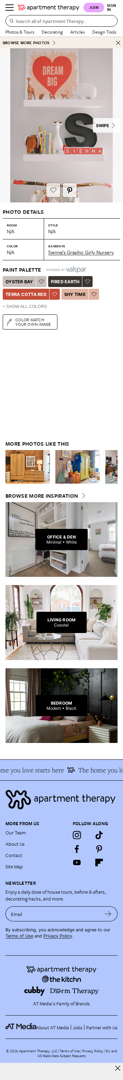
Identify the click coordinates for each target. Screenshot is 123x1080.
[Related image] (27, 467)
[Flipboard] (99, 862)
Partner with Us (102, 1027)
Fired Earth (65, 281)
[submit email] (108, 913)
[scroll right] (112, 467)
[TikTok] (99, 835)
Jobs (77, 1027)
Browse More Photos (26, 43)
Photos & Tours (19, 31)
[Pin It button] (70, 190)
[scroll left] (10, 467)
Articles (77, 31)
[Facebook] (77, 849)
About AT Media (52, 1027)
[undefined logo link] (48, 7)
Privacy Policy (57, 936)
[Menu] (9, 7)
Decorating (52, 31)
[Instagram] (77, 835)
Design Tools (104, 31)
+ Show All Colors (25, 306)
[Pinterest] (99, 849)
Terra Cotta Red (25, 294)
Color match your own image (33, 321)
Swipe (102, 125)
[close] (117, 1068)
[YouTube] (77, 862)
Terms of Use (19, 936)
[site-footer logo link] (20, 1027)
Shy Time (75, 294)
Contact (13, 855)
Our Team (15, 832)
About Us (15, 843)
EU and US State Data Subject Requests (77, 1053)
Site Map (14, 866)
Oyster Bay (19, 281)
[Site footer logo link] (61, 799)
